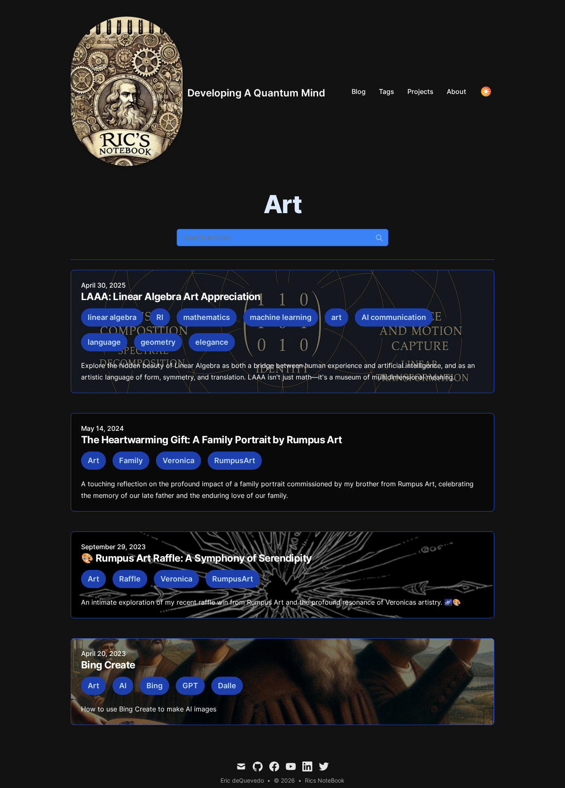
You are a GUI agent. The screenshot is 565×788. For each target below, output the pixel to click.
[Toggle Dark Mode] (486, 91)
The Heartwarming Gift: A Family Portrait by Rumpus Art (211, 440)
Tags (386, 91)
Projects (420, 91)
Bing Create (108, 665)
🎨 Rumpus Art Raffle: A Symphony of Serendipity (196, 558)
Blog (359, 91)
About (456, 91)
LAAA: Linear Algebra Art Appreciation (171, 297)
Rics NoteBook (325, 780)
